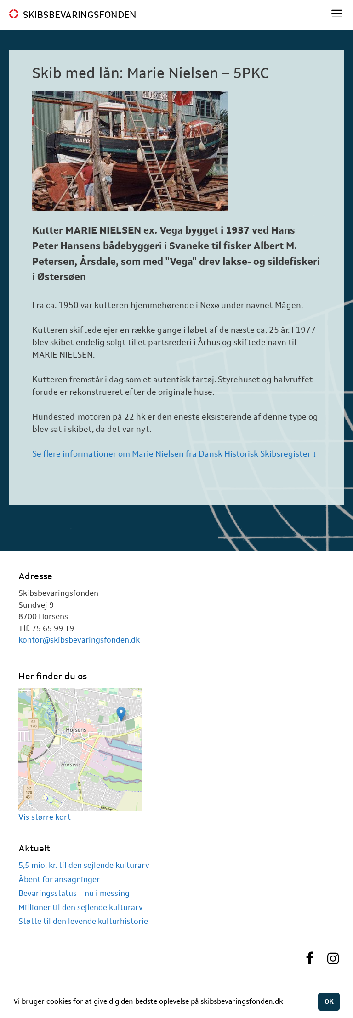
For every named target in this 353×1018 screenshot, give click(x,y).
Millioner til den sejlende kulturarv (80, 907)
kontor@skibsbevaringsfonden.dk (79, 639)
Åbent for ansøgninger (59, 879)
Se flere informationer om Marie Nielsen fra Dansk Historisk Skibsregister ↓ (174, 454)
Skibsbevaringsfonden (80, 14)
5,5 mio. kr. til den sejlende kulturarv (83, 865)
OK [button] (329, 1001)
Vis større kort (44, 817)
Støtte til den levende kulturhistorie (83, 921)
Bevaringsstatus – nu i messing (74, 893)
